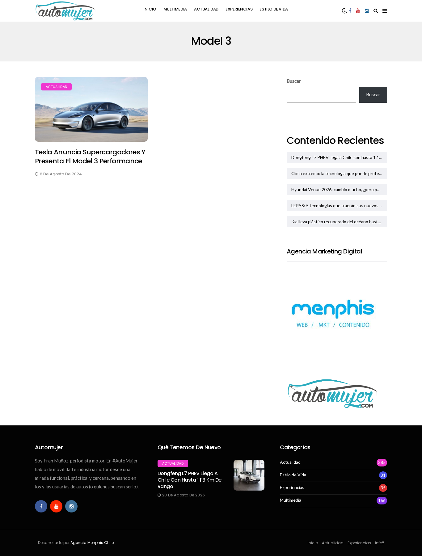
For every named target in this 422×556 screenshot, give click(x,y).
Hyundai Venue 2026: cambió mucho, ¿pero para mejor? (339, 189)
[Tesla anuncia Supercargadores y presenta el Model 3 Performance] (91, 109)
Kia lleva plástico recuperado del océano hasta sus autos (339, 221)
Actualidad (206, 9)
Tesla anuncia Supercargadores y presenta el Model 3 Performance (90, 156)
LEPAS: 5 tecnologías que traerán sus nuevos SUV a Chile (339, 205)
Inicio (149, 9)
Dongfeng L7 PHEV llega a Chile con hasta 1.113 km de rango (339, 157)
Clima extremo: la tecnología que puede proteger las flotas (339, 173)
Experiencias (239, 9)
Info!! (379, 543)
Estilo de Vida (274, 9)
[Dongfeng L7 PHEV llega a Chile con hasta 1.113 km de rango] (249, 475)
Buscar (294, 81)
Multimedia (175, 9)
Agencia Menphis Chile (92, 542)
